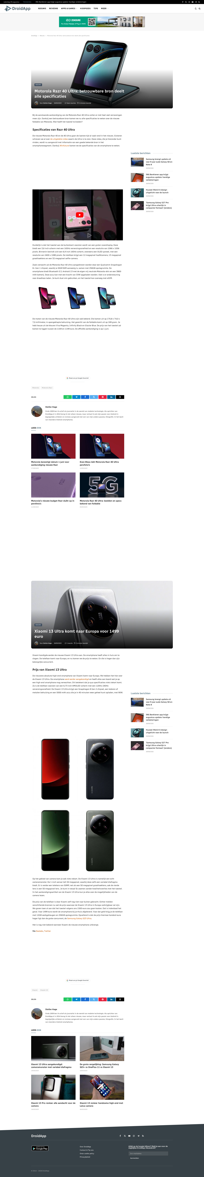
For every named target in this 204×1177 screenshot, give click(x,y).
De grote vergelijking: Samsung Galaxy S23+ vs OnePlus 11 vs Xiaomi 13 (99, 1065)
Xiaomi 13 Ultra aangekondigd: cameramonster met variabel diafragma (51, 1065)
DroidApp (34, 35)
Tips (96, 8)
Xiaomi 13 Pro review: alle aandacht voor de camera (53, 1104)
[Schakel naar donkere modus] (195, 9)
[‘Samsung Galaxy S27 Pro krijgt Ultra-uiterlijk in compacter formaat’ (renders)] (137, 205)
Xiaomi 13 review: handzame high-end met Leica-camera (101, 1104)
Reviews (53, 8)
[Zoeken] (199, 8)
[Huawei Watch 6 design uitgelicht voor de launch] (137, 192)
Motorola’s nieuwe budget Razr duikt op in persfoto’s (52, 502)
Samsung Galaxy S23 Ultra (79, 918)
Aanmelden (134, 1158)
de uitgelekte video (59, 139)
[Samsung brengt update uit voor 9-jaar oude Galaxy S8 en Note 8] (137, 162)
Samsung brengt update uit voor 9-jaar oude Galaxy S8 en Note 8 (159, 162)
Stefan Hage (47, 103)
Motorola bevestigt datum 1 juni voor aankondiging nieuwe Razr (50, 463)
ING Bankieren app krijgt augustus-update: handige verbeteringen (61, 2)
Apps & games (68, 8)
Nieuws (42, 8)
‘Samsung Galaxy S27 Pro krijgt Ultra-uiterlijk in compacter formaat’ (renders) (159, 205)
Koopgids (85, 8)
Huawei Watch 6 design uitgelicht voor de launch (157, 191)
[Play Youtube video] (79, 214)
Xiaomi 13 (44, 990)
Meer (103, 8)
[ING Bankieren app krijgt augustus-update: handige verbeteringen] (137, 177)
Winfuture (64, 145)
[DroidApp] (18, 8)
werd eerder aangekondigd (77, 679)
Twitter (47, 931)
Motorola (35, 388)
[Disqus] (77, 545)
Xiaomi (34, 990)
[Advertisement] (77, 168)
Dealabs (39, 931)
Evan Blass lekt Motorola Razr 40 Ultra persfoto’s (99, 463)
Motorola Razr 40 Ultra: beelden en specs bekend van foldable (100, 502)
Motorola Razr (47, 388)
